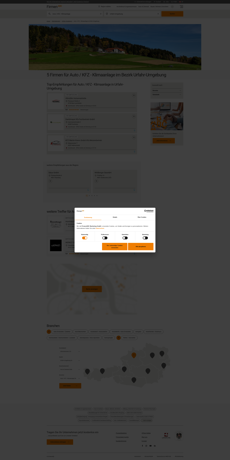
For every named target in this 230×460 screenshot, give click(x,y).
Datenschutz (100, 228)
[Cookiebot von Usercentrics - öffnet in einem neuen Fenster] (145, 211)
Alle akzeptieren (141, 246)
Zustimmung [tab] (88, 217)
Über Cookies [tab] (142, 217)
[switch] (104, 238)
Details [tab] (115, 217)
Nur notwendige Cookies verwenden (115, 246)
